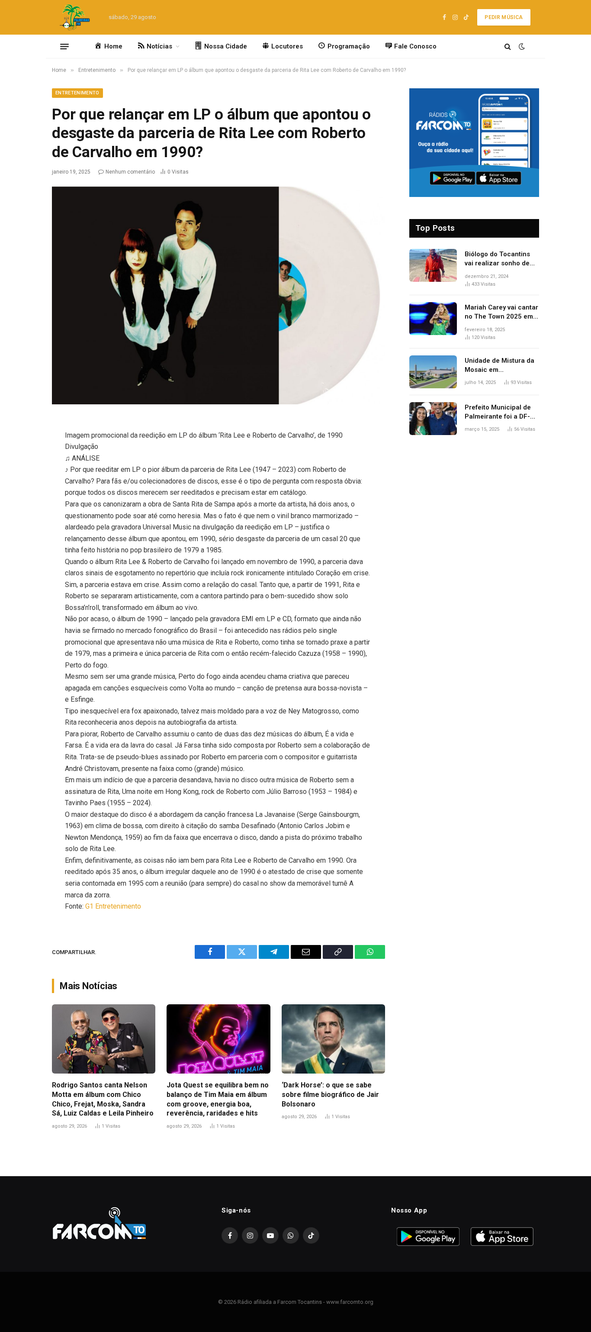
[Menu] (64, 46)
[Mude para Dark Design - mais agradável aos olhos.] (521, 46)
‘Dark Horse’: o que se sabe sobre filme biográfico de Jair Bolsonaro (330, 1094)
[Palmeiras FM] (74, 17)
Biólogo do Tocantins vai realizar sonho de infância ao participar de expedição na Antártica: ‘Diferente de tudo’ (500, 259)
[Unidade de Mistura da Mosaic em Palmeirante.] (433, 371)
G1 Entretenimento (113, 906)
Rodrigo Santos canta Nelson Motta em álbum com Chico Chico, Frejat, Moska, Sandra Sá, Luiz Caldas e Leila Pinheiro (103, 1099)
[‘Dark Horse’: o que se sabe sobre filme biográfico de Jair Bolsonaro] (333, 1039)
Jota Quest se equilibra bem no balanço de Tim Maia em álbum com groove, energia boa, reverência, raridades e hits (218, 1099)
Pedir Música (504, 17)
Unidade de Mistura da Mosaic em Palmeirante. (499, 366)
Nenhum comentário (130, 172)
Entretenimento (77, 93)
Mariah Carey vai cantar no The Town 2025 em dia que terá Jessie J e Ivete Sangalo (501, 312)
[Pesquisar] (508, 46)
